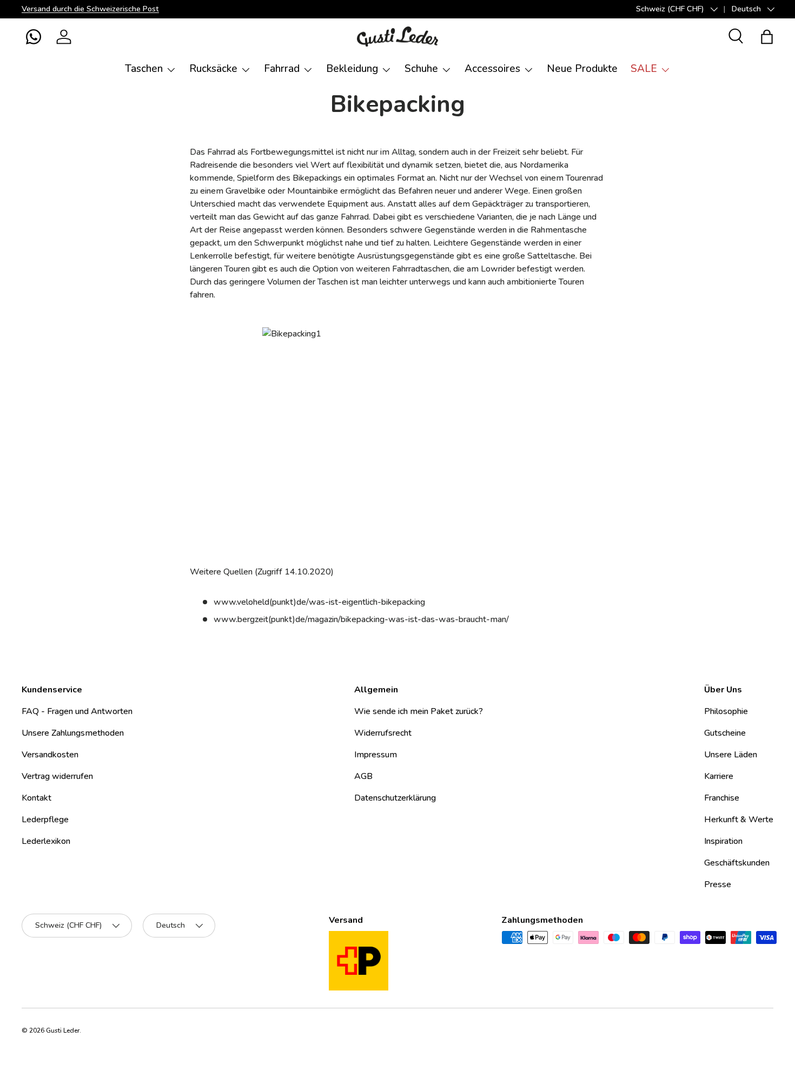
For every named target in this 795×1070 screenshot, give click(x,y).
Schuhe (421, 69)
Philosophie (726, 711)
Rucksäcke (213, 69)
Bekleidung (352, 69)
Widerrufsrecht (383, 733)
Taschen (144, 69)
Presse (717, 884)
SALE (644, 69)
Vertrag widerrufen (57, 776)
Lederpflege (45, 819)
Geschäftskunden (737, 863)
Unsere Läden (730, 755)
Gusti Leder (63, 1030)
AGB (363, 776)
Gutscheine (725, 733)
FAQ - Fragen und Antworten (77, 711)
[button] (33, 37)
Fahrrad (282, 69)
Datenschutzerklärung (395, 798)
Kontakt (36, 798)
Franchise (721, 798)
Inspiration (723, 841)
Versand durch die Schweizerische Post (90, 8)
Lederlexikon (46, 841)
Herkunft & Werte (738, 819)
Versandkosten (50, 755)
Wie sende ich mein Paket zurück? (418, 711)
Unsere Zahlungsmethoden (73, 733)
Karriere (718, 776)
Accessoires (492, 69)
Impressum (375, 755)
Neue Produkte (582, 69)
